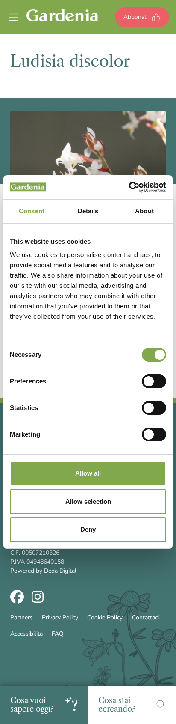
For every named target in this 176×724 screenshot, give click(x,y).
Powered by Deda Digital (43, 571)
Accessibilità (26, 634)
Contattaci (145, 617)
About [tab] (144, 211)
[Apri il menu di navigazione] (13, 17)
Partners (21, 617)
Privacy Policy (60, 617)
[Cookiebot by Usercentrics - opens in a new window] (128, 187)
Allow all (88, 473)
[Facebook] (17, 598)
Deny (88, 529)
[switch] (154, 381)
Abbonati (135, 17)
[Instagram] (37, 598)
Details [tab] (88, 211)
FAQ (58, 634)
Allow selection (88, 501)
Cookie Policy (105, 617)
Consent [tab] (31, 211)
